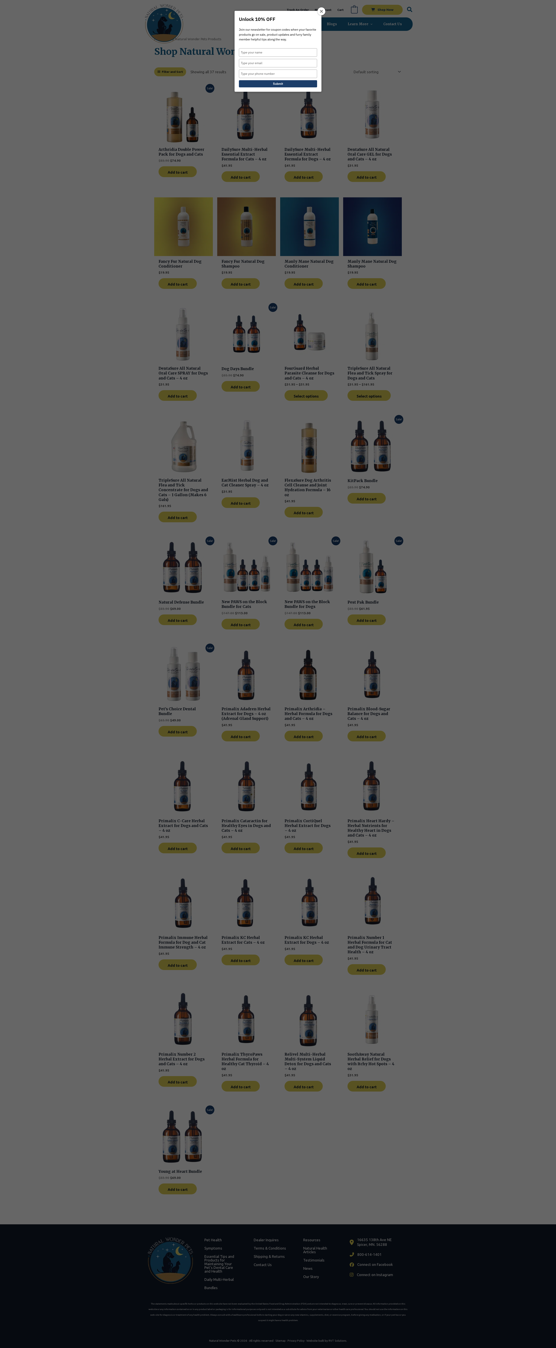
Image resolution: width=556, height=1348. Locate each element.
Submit (278, 84)
